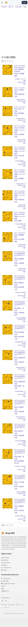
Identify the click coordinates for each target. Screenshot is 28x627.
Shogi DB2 (4, 7)
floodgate (4, 565)
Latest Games (5, 557)
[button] (2, 2)
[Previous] (12, 61)
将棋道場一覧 (5, 591)
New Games (4, 560)
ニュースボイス (5, 607)
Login (24, 2)
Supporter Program (9, 583)
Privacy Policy (11, 604)
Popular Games (5, 562)
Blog (2, 588)
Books (5, 570)
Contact (5, 604)
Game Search (7, 567)
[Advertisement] (14, 625)
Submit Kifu (6, 578)
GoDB (3, 586)
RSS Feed (5, 581)
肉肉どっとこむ (20, 604)
